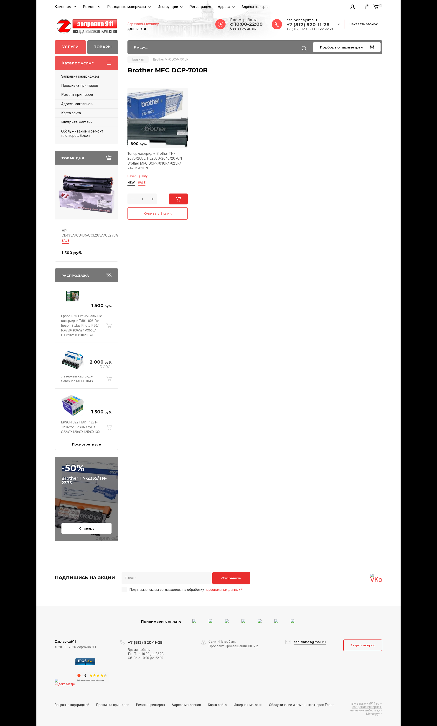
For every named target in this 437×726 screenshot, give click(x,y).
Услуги (70, 47)
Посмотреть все (86, 444)
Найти (304, 48)
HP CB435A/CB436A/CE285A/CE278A (90, 233)
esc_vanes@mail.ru (303, 20)
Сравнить (134, 94)
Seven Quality (137, 176)
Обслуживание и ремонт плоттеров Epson (82, 133)
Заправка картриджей (80, 76)
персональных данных (222, 590)
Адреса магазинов (77, 104)
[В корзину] (109, 326)
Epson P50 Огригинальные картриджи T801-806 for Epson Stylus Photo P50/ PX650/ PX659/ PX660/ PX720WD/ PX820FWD (81, 325)
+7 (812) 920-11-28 (308, 24)
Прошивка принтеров (79, 85)
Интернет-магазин (76, 122)
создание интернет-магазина (366, 708)
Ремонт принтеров (77, 94)
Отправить (231, 578)
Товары (103, 47)
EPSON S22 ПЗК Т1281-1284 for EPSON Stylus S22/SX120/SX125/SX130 (80, 427)
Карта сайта (71, 113)
